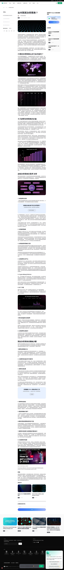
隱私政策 (17, 562)
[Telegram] (36, 542)
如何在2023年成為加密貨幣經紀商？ (53, 32)
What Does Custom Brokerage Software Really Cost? (9, 528)
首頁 (3, 7)
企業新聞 (48, 532)
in (34, 542)
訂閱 (20, 543)
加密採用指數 (23, 56)
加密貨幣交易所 (24, 200)
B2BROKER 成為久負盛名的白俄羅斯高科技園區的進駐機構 (24, 528)
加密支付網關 (24, 235)
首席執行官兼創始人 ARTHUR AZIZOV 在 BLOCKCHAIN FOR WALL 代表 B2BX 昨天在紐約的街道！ (53, 529)
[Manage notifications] (2, 568)
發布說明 (52, 0)
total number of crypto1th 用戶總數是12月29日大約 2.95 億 (28, 141)
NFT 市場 (32, 289)
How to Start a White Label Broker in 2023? (38, 494)
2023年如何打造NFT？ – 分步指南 (53, 47)
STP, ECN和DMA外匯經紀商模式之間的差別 (39, 528)
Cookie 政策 (13, 562)
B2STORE (60, 0)
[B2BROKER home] (4, 3)
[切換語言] (56, 3)
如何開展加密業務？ (11, 7)
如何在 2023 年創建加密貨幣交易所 (24, 494)
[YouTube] (38, 542)
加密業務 (26, 48)
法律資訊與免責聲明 (7, 562)
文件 (55, 0)
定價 (57, 0)
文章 (6, 7)
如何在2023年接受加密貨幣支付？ (53, 39)
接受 (41, 566)
